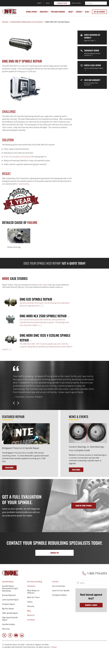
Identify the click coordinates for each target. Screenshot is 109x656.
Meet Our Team (33, 597)
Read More (9, 467)
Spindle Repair (31, 11)
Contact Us (54, 553)
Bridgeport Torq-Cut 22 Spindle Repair (20, 448)
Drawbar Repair (8, 604)
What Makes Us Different (33, 591)
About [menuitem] (39, 3)
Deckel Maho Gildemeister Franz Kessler (27, 22)
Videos (30, 602)
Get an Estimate (99, 11)
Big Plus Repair (8, 608)
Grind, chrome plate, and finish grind (17, 156)
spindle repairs (42, 285)
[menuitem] (31, 12)
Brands (5, 22)
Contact (79, 11)
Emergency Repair (59, 595)
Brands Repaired (9, 595)
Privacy (54, 647)
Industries (44, 11)
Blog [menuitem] (48, 3)
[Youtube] (16, 637)
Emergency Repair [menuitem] (62, 3)
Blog (87, 11)
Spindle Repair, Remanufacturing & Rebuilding (10, 588)
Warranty (6, 629)
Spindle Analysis (8, 624)
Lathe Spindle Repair (10, 599)
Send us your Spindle (84, 505)
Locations (31, 619)
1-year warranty (23, 184)
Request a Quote (91, 605)
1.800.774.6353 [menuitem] (76, 3)
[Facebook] (10, 637)
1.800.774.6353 (97, 573)
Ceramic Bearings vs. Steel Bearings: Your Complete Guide (86, 448)
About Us (31, 615)
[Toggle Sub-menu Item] (37, 11)
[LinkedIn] (22, 637)
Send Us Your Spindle (60, 590)
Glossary (30, 606)
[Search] (86, 3)
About (70, 11)
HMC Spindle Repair (10, 613)
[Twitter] (4, 637)
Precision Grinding (58, 11)
